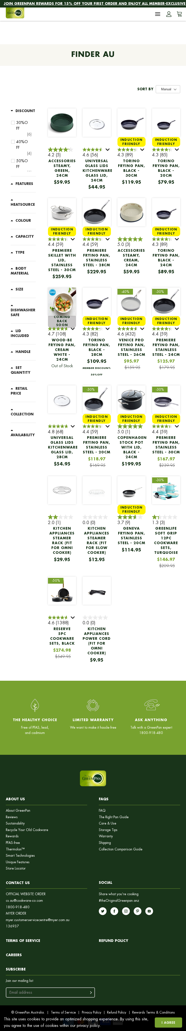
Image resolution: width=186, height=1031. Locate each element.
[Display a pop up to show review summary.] (108, 150)
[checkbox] (24, 128)
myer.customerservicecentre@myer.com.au (38, 920)
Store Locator (16, 868)
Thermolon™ (15, 849)
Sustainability (15, 823)
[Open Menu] (157, 14)
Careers (14, 955)
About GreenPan (18, 810)
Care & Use (107, 823)
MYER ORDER (16, 913)
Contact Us (18, 883)
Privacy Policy (91, 1012)
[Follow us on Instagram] (126, 911)
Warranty (106, 836)
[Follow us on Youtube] (149, 911)
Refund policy (113, 940)
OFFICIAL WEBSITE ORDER (26, 894)
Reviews (12, 817)
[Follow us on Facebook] (114, 911)
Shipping (105, 843)
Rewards (12, 836)
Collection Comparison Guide (120, 849)
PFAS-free (13, 843)
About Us (15, 799)
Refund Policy (116, 1012)
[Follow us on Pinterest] (137, 911)
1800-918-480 (18, 907)
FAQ (102, 810)
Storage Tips (108, 830)
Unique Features (18, 862)
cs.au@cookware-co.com (24, 900)
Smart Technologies (20, 855)
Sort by (145, 89)
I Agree (168, 1022)
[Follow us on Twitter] (103, 911)
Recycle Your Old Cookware (27, 830)
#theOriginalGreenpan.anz (119, 900)
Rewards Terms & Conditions (153, 1012)
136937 (12, 926)
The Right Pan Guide (114, 817)
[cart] (178, 14)
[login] (168, 14)
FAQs (103, 799)
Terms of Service (23, 940)
